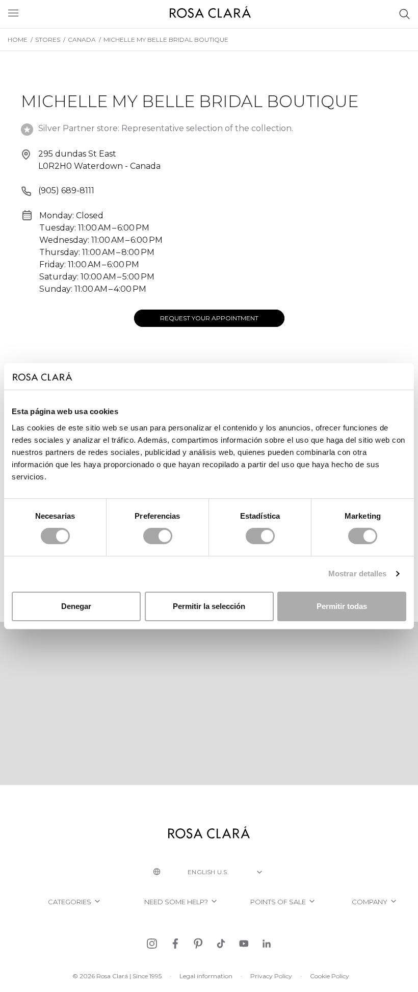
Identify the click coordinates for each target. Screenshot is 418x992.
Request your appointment (209, 318)
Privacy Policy (271, 976)
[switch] (157, 536)
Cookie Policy (329, 976)
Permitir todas (342, 606)
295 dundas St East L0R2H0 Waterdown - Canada (99, 160)
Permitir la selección (209, 606)
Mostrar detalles (357, 573)
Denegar (76, 606)
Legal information (205, 976)
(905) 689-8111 (66, 190)
